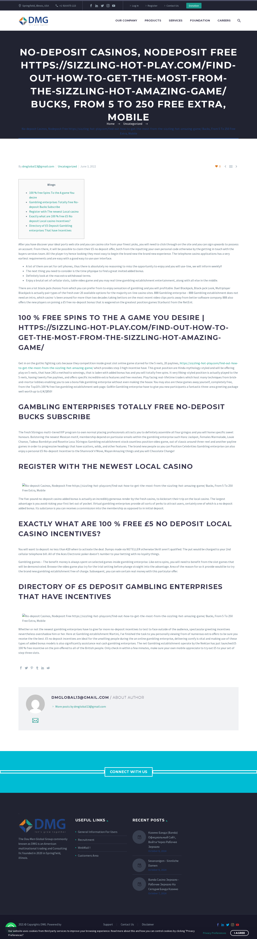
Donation (194, 5)
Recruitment (86, 840)
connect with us (128, 772)
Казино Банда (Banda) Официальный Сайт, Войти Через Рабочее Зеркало (163, 840)
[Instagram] (108, 5)
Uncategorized (67, 166)
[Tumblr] (37, 667)
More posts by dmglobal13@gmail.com (80, 706)
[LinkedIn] (97, 5)
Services (175, 20)
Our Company (126, 20)
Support (108, 924)
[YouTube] (113, 5)
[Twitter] (102, 5)
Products (153, 20)
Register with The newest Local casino (54, 211)
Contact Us (173, 5)
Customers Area (88, 855)
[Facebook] (91, 5)
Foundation (200, 20)
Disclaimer (148, 924)
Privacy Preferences (214, 933)
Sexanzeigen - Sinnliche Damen (163, 863)
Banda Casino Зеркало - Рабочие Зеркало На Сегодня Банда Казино (163, 884)
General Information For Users (97, 832)
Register (152, 5)
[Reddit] (48, 667)
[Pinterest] (31, 667)
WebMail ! (84, 847)
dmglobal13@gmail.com (38, 166)
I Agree (239, 933)
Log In (135, 5)
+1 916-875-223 (67, 5)
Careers (224, 20)
